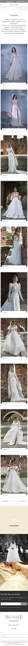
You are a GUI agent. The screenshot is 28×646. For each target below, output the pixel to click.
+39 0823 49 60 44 (15, 624)
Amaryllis (5, 495)
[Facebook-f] (12, 628)
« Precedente (5, 501)
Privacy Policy (17, 607)
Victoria (20, 9)
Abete (4, 84)
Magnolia (5, 266)
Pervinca (5, 175)
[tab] (14, 632)
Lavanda (5, 312)
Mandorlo (5, 221)
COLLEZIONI (3, 635)
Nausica (5, 129)
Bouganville (6, 449)
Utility (2, 632)
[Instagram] (15, 628)
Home (16, 7)
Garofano (5, 358)
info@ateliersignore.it (15, 625)
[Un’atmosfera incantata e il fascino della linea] (14, 548)
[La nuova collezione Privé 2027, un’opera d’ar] (14, 576)
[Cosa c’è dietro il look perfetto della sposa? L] (14, 520)
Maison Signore (23, 7)
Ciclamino (5, 403)
